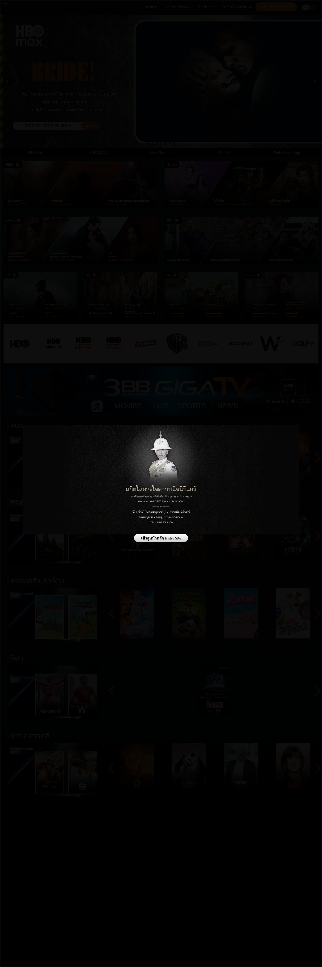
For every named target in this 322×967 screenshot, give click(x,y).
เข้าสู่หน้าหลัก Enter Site (161, 538)
